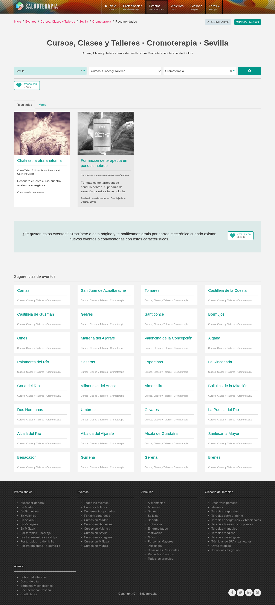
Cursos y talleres (95, 507)
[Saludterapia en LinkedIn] (249, 592)
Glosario (196, 7)
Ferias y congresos (97, 515)
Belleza (153, 515)
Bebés (152, 511)
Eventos (157, 7)
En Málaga (27, 528)
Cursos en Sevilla (96, 533)
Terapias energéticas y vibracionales (236, 520)
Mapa (42, 104)
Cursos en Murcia (96, 545)
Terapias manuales (224, 528)
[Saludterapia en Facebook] (232, 592)
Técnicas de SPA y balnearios (231, 541)
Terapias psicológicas (225, 537)
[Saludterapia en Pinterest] (257, 592)
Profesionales (132, 7)
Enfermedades (158, 528)
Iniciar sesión (248, 21)
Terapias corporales (224, 511)
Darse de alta (29, 581)
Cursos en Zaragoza (98, 537)
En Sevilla (27, 520)
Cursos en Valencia (97, 528)
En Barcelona (29, 511)
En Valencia (28, 515)
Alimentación (156, 502)
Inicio (17, 21)
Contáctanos (29, 594)
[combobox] (50, 71)
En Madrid (27, 507)
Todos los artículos (160, 558)
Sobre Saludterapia (33, 577)
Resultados (24, 104)
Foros (213, 7)
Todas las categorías (225, 550)
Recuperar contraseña (35, 590)
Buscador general (32, 502)
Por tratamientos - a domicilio (40, 545)
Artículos (177, 7)
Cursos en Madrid (96, 520)
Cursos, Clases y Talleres (58, 21)
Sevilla (83, 21)
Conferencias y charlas (99, 511)
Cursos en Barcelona (98, 524)
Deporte (153, 520)
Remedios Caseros (161, 554)
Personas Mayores (160, 541)
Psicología (155, 545)
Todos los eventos (96, 502)
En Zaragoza (29, 524)
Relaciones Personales (163, 550)
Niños (152, 537)
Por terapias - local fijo (35, 533)
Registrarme (219, 21)
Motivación (155, 533)
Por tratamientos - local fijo (38, 537)
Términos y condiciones (36, 585)
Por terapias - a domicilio (37, 541)
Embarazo (155, 524)
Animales (154, 507)
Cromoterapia (101, 21)
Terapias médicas (223, 533)
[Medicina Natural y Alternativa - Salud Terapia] (37, 6)
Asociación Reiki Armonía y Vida (112, 175)
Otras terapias (221, 545)
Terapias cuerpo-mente (227, 515)
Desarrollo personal (224, 502)
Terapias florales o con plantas (232, 524)
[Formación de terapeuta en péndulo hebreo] (106, 132)
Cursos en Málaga (96, 541)
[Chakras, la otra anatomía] (42, 132)
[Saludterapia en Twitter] (240, 592)
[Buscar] (249, 71)
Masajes (217, 507)
